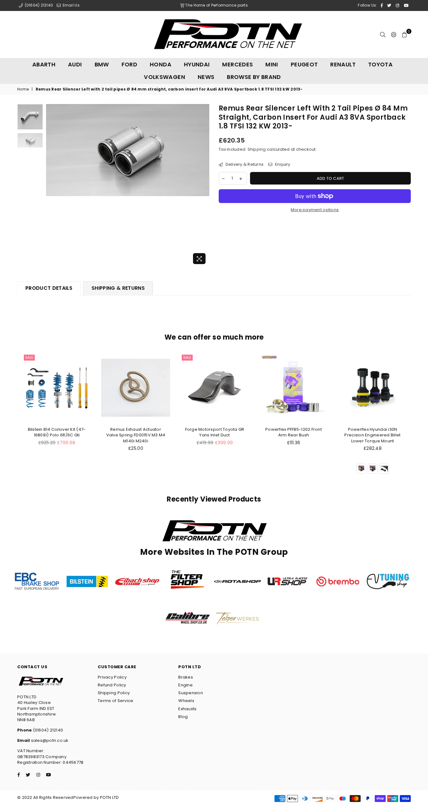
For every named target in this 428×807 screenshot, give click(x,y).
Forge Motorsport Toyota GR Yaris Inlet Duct (214, 432)
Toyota (380, 64)
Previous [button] (51, 185)
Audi (75, 64)
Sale (29, 357)
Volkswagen (164, 77)
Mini (271, 64)
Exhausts (187, 709)
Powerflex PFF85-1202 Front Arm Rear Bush (293, 432)
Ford (129, 64)
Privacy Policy (112, 677)
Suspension (190, 693)
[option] (127, 150)
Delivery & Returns (244, 164)
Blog (183, 717)
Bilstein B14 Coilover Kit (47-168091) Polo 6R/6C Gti (57, 432)
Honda (160, 64)
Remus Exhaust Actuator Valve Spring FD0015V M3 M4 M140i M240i (135, 435)
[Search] (382, 34)
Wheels (186, 701)
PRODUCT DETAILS (49, 288)
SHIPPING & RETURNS (118, 288)
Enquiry (282, 164)
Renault (343, 64)
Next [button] (203, 185)
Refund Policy (112, 685)
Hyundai (197, 64)
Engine (185, 685)
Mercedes (237, 64)
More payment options (315, 210)
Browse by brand (254, 77)
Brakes (185, 677)
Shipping (257, 149)
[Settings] (393, 34)
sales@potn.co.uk (49, 740)
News (206, 77)
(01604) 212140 (38, 5)
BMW (102, 64)
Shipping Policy (114, 693)
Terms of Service (115, 701)
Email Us (70, 5)
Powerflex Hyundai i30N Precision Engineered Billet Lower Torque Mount (372, 435)
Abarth (43, 64)
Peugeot (304, 64)
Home (23, 89)
